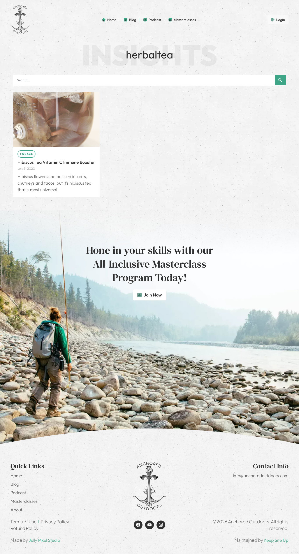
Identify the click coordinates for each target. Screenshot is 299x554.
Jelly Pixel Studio (44, 540)
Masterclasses (24, 501)
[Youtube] (149, 524)
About (16, 509)
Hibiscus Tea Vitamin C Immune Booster (56, 162)
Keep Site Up (276, 540)
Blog (15, 484)
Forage (26, 153)
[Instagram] (161, 524)
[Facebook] (138, 524)
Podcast (18, 492)
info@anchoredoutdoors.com (260, 475)
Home (16, 475)
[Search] (280, 80)
